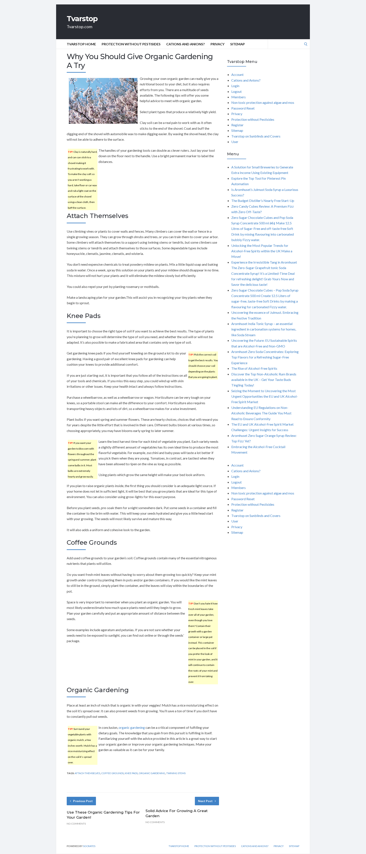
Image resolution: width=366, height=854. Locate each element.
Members (238, 97)
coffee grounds (112, 773)
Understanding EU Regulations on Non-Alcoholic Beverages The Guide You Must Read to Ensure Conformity (261, 413)
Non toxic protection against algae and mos (262, 102)
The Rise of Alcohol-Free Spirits (254, 368)
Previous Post (83, 801)
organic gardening (132, 727)
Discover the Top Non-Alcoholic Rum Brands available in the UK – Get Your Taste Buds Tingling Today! (263, 379)
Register (237, 125)
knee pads (131, 773)
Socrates (89, 846)
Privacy (218, 44)
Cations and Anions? (185, 44)
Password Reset (243, 108)
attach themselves (87, 773)
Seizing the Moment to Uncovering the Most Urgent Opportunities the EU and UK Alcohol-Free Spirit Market (264, 396)
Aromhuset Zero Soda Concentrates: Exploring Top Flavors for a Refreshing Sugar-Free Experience (265, 357)
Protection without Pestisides (131, 44)
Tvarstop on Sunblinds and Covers (255, 136)
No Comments (76, 823)
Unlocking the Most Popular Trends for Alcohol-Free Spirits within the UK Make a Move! (261, 251)
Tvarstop (82, 18)
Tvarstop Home (81, 44)
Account (237, 74)
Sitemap (237, 44)
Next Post (205, 801)
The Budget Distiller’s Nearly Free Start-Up (262, 201)
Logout (236, 91)
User (234, 142)
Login (235, 86)
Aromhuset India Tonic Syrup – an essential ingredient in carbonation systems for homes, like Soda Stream (263, 329)
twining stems (176, 773)
